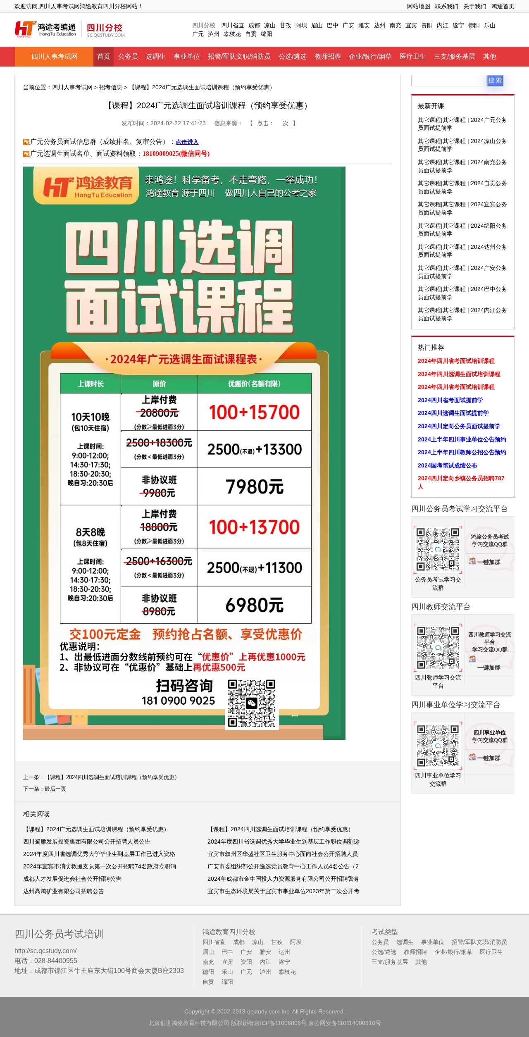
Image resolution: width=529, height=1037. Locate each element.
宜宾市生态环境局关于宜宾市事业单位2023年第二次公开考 (283, 891)
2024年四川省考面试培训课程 (456, 361)
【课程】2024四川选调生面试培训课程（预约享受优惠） (112, 777)
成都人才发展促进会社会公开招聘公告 (72, 878)
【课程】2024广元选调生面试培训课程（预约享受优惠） (96, 829)
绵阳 (266, 34)
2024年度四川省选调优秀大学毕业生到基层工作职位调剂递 (283, 841)
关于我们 (474, 6)
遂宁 (458, 25)
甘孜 (285, 25)
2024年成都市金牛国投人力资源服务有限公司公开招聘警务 (283, 878)
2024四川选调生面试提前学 (453, 413)
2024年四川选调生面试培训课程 (459, 374)
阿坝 (301, 25)
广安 (348, 25)
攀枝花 (232, 34)
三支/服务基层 (454, 56)
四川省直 (232, 25)
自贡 (251, 34)
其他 (489, 56)
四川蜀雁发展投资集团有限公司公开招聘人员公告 (86, 841)
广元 (198, 34)
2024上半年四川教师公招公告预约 (462, 452)
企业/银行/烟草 (370, 56)
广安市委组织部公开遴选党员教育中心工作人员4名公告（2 (283, 866)
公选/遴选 (293, 56)
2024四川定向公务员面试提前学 (459, 426)
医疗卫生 (413, 56)
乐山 (490, 25)
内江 (442, 25)
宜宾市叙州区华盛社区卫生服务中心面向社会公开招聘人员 (282, 854)
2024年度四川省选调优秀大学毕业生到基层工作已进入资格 (99, 854)
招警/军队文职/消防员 (239, 56)
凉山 (270, 25)
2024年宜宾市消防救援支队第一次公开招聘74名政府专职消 (99, 866)
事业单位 (187, 56)
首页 (103, 56)
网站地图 (418, 6)
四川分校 (203, 25)
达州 (380, 25)
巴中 (332, 25)
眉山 (317, 25)
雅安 (364, 25)
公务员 (128, 56)
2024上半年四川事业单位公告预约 (462, 439)
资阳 (427, 25)
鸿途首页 (503, 6)
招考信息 (110, 87)
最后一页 (55, 789)
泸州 (213, 34)
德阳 (474, 25)
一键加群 (488, 562)
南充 (395, 25)
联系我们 (446, 6)
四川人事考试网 (54, 56)
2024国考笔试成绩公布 (447, 465)
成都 (254, 25)
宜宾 (411, 25)
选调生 (156, 56)
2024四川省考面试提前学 (450, 400)
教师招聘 (328, 56)
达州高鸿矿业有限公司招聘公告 (63, 891)
